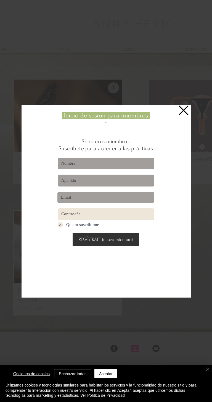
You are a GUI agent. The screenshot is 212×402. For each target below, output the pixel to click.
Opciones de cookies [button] (31, 373)
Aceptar (106, 373)
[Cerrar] (207, 369)
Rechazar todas (72, 373)
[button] (184, 110)
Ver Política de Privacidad (102, 395)
